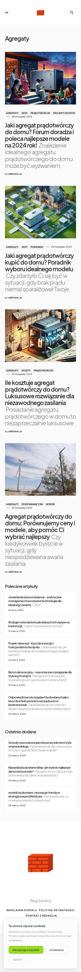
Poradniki (37, 247)
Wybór (50, 504)
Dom (24, 113)
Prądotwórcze (40, 113)
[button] (6, 12)
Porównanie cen (32, 504)
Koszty (26, 370)
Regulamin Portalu (21, 910)
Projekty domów (64, 113)
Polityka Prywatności (57, 910)
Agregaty (12, 113)
